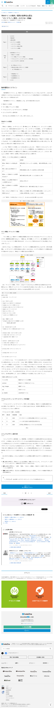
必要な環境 (12, 40)
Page (4, 42)
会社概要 (7, 694)
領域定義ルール (14, 73)
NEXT (49, 493)
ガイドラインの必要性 (15, 42)
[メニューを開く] (2, 2)
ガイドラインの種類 (15, 48)
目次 (27, 31)
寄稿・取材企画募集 (14, 657)
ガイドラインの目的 (15, 44)
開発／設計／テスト (5, 26)
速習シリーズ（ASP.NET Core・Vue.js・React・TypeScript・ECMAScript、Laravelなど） (29, 539)
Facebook (31, 559)
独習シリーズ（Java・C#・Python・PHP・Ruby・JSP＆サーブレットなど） (30, 537)
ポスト (45, 509)
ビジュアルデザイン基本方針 (17, 61)
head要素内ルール (15, 76)
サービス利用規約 (9, 696)
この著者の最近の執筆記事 (15, 547)
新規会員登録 (27, 627)
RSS (32, 557)
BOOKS (45, 663)
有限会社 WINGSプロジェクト (31, 553)
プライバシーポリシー (10, 698)
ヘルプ (7, 686)
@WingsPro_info (38, 557)
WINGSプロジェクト (35, 537)
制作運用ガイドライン (15, 52)
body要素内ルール (15, 78)
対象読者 (12, 38)
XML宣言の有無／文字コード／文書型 (19, 67)
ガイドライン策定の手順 (16, 46)
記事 (27, 557)
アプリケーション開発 (13, 6)
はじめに (12, 36)
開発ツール (44, 6)
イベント (31, 663)
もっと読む (5, 523)
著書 (24, 557)
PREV (4, 493)
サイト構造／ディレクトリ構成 (18, 56)
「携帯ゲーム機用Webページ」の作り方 (13, 519)
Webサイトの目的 (15, 54)
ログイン (27, 630)
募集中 (42, 556)
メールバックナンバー (28, 623)
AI (6, 6)
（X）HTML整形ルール (16, 69)
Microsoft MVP (32, 535)
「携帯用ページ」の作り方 (10, 521)
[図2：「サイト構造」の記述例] (27, 270)
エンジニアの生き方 (31, 6)
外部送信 (7, 699)
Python (38, 6)
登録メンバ (24, 556)
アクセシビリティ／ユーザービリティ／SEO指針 (22, 59)
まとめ (11, 80)
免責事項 (7, 692)
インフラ (22, 6)
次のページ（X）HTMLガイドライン (27, 486)
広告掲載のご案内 (40, 657)
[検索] (2, 6)
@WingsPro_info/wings (14, 559)
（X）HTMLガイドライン (16, 65)
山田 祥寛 (3, 22)
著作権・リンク (9, 688)
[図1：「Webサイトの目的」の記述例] (27, 214)
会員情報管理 (8, 690)
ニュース (3, 663)
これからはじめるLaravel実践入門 (27, 541)
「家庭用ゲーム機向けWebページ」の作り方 (14, 517)
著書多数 (18, 543)
